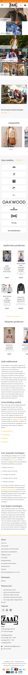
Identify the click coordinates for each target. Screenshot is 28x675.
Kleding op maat (6, 554)
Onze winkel (4, 546)
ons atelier (14, 459)
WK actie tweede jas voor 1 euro (10, 572)
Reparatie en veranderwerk (9, 551)
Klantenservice (5, 566)
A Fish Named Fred (7, 431)
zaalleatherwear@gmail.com (12, 646)
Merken (3, 580)
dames (12, 419)
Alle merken (18, 160)
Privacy (24, 663)
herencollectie (20, 419)
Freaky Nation (6, 434)
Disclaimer (5, 663)
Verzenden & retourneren (8, 563)
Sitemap (3, 569)
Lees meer (4, 112)
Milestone (5, 441)
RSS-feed (11, 665)
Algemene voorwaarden (15, 663)
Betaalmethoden (6, 560)
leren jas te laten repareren (8, 489)
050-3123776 (7, 649)
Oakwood (5, 438)
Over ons (3, 543)
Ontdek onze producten (13, 316)
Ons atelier (4, 557)
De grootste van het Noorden (10, 549)
